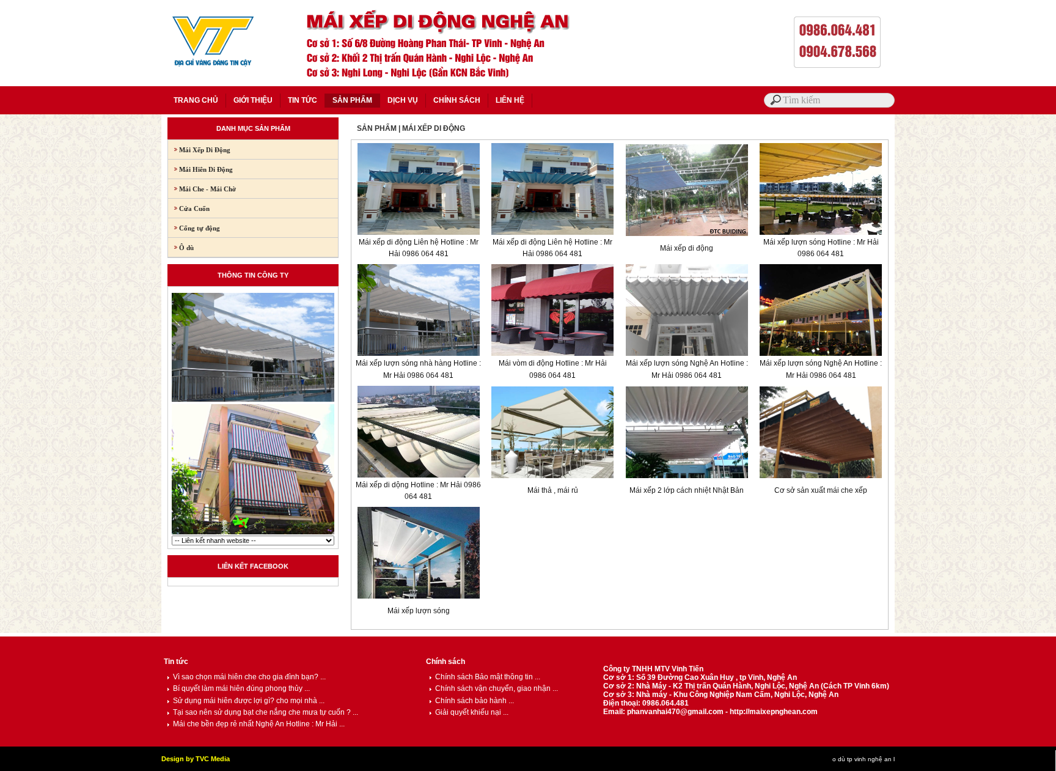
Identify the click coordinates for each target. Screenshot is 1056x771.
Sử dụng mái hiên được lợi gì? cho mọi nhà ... (248, 700)
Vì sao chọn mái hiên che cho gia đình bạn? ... (249, 677)
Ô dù (181, 247)
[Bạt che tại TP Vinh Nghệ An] (253, 533)
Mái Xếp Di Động (199, 149)
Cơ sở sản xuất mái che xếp (820, 490)
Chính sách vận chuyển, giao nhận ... (496, 688)
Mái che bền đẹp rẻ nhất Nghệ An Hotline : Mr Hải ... (259, 724)
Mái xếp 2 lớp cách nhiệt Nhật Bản (686, 490)
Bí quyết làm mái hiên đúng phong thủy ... (241, 688)
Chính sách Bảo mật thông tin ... (487, 677)
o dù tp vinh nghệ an (862, 759)
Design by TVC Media (195, 758)
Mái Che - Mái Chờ (202, 189)
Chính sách (445, 661)
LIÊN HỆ (510, 100)
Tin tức (176, 661)
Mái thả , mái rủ (552, 490)
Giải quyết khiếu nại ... (471, 712)
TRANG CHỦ (196, 100)
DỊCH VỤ (402, 100)
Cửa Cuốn (189, 208)
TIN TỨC (302, 100)
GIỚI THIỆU (253, 100)
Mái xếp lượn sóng (418, 611)
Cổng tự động (194, 228)
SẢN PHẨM (352, 100)
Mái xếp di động (686, 248)
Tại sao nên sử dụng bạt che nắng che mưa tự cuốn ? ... (265, 712)
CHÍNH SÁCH (456, 100)
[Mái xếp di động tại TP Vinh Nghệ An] (253, 400)
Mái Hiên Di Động (200, 169)
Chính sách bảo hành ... (474, 700)
